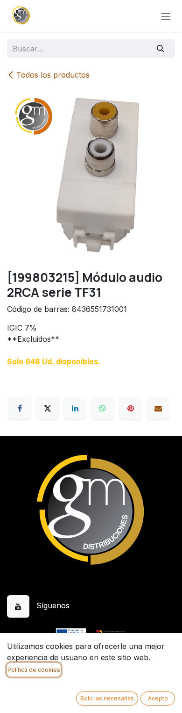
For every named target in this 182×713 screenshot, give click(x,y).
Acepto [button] (158, 698)
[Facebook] (19, 408)
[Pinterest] (130, 408)
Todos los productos (53, 74)
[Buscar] (161, 48)
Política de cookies (33, 669)
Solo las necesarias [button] (107, 698)
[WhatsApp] (102, 408)
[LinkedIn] (75, 408)
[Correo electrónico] (158, 408)
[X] (47, 408)
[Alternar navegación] (165, 16)
